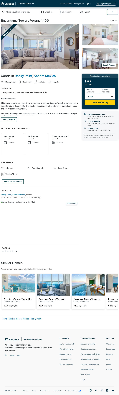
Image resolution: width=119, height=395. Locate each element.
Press (108, 364)
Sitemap (25, 390)
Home (4, 319)
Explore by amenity (67, 344)
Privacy (34, 390)
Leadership (110, 349)
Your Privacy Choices (71, 390)
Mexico (11, 319)
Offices (109, 369)
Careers (109, 354)
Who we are (110, 344)
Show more (8, 119)
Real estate (85, 375)
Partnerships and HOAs (90, 354)
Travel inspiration (67, 349)
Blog (108, 359)
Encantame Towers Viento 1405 (18, 299)
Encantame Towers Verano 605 (53, 299)
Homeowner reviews (88, 349)
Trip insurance (65, 359)
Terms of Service (45, 390)
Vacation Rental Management (72, 4)
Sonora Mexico (45, 76)
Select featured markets (90, 359)
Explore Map (72, 203)
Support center (66, 354)
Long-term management (90, 364)
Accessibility (57, 390)
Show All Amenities (13, 181)
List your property (88, 344)
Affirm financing (66, 364)
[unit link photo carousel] (18, 283)
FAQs (83, 380)
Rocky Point (23, 76)
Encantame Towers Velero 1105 (87, 299)
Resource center (87, 369)
